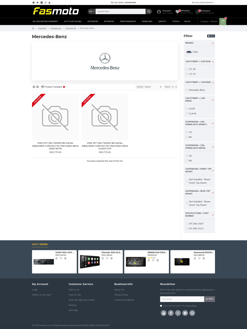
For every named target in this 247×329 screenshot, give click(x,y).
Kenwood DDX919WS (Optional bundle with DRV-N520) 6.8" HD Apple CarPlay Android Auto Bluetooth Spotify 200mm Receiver (204, 252)
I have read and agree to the (180, 306)
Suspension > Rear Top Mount (197, 192)
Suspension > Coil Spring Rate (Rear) (195, 147)
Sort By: (140, 87)
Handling (42, 28)
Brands (189, 43)
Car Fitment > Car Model (195, 99)
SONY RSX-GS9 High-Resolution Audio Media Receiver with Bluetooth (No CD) (65, 252)
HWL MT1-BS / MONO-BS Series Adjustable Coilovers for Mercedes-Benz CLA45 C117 (105, 146)
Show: (167, 87)
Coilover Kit (71, 28)
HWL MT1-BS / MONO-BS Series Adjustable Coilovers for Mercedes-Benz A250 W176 (55, 146)
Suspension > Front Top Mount (198, 170)
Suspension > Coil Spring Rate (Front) (196, 123)
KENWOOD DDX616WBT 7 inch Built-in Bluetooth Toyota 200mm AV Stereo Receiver (158, 252)
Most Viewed (40, 244)
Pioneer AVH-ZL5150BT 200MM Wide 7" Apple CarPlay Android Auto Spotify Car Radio (112, 252)
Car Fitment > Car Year (197, 61)
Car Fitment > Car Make (198, 82)
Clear (212, 36)
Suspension (56, 28)
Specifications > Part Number (197, 214)
